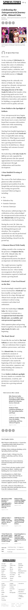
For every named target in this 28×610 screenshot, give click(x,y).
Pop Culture (12, 574)
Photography (12, 592)
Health (2, 592)
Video (11, 590)
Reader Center (13, 585)
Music (11, 567)
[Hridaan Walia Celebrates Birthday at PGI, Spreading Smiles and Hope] (5, 408)
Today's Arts (12, 565)
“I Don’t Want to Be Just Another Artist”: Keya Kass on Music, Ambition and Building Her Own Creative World (7, 537)
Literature (12, 576)
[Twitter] (6, 22)
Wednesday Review (22, 570)
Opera (11, 580)
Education (3, 585)
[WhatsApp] (13, 22)
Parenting (3, 600)
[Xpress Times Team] (3, 53)
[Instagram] (19, 587)
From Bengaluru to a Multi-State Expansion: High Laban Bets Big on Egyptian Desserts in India (20, 537)
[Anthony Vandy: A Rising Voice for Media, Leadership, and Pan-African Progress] (5, 418)
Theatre (11, 578)
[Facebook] (2, 22)
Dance (11, 570)
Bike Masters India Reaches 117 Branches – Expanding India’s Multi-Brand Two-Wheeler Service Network (17, 399)
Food (2, 590)
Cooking (11, 587)
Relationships (4, 596)
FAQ (19, 574)
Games (2, 587)
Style (2, 588)
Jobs (2, 594)
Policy (20, 598)
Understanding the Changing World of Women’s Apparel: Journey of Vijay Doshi (13, 481)
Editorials (20, 567)
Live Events (12, 588)
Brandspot (3, 17)
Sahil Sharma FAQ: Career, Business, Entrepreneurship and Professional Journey (19, 520)
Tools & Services (22, 593)
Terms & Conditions (21, 596)
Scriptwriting (13, 572)
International (21, 589)
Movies (11, 569)
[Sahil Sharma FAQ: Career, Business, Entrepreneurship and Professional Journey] (20, 513)
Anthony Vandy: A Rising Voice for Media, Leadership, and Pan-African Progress (17, 420)
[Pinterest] (9, 22)
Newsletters (21, 591)
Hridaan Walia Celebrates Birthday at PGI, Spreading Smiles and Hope (16, 410)
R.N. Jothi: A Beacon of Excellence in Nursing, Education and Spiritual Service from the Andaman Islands (13, 487)
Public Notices (21, 572)
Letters (19, 569)
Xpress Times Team (13, 53)
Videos (19, 576)
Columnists (20, 565)
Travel (2, 598)
